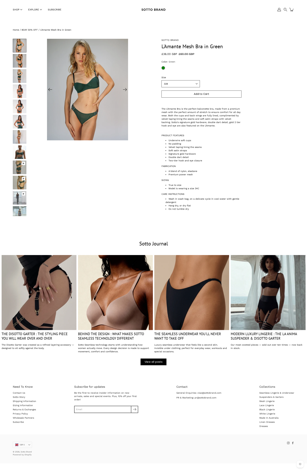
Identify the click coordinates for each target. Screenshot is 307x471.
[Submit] (134, 409)
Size (163, 77)
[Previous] (50, 89)
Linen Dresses (267, 422)
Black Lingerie (267, 409)
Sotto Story (19, 397)
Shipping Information (24, 401)
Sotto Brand (26, 452)
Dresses (263, 426)
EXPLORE (33, 9)
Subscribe (18, 422)
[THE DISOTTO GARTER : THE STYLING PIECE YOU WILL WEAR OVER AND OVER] (39, 292)
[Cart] (291, 9)
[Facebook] (292, 443)
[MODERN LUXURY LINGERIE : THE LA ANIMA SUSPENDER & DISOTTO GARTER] (268, 292)
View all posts (154, 362)
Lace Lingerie (266, 405)
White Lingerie (267, 413)
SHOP (16, 9)
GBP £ (22, 444)
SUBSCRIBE (54, 9)
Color (168, 61)
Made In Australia (269, 418)
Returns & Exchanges (24, 409)
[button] (285, 9)
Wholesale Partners (23, 418)
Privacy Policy (20, 413)
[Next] (125, 89)
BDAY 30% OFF (30, 30)
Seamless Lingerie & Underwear (276, 393)
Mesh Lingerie (267, 401)
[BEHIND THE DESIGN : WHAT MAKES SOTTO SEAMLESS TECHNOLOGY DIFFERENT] (115, 292)
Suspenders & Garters (271, 397)
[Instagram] (288, 443)
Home (16, 30)
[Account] (279, 9)
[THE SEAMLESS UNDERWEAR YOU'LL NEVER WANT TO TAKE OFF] (191, 292)
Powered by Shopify (22, 455)
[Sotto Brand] (153, 10)
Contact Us (19, 393)
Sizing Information (23, 405)
